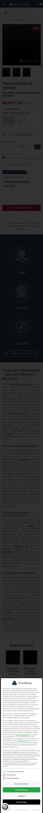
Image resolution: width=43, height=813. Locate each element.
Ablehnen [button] (21, 796)
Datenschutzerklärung (23, 735)
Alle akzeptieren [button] (21, 790)
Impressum (36, 810)
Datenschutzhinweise (22, 810)
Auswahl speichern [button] (21, 784)
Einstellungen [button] (22, 741)
